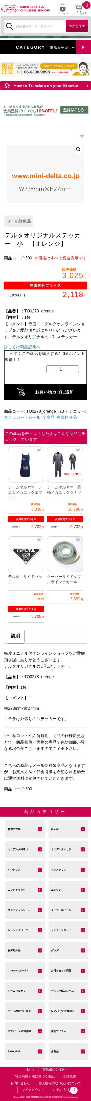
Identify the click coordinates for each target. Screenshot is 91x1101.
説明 (15, 635)
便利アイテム (58, 1031)
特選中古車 (14, 829)
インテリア (14, 869)
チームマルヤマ (17, 990)
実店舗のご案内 (53, 1069)
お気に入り (63, 1089)
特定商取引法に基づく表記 (35, 1076)
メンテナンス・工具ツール (66, 930)
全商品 (48, 417)
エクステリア (58, 869)
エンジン (56, 889)
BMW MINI (14, 1051)
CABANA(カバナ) (18, 970)
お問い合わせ (20, 1083)
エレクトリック (17, 889)
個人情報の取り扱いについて (59, 1083)
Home (30, 1069)
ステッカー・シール (22, 417)
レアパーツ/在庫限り (63, 1011)
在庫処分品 (67, 417)
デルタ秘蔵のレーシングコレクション (69, 990)
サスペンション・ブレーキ (23, 910)
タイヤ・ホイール (61, 910)
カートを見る (79, 13)
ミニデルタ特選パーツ (20, 849)
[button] (78, 149)
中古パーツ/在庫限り (19, 1031)
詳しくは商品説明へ (22, 347)
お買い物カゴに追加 (54, 392)
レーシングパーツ (18, 930)
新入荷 (55, 829)
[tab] (16, 637)
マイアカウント (33, 1090)
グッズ (55, 950)
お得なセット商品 (61, 970)
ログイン (63, 13)
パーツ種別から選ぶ (19, 1011)
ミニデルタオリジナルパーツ (67, 849)
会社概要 (69, 1076)
